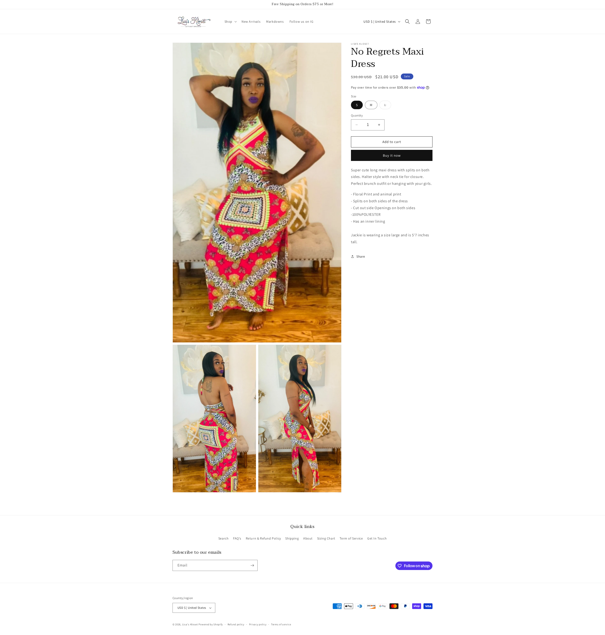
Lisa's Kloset (190, 624)
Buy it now (392, 155)
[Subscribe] (252, 565)
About (308, 538)
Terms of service (281, 624)
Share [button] (360, 256)
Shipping (292, 538)
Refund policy (236, 624)
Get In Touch (377, 538)
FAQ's (237, 538)
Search (223, 538)
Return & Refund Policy (263, 538)
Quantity (357, 115)
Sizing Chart (326, 538)
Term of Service (351, 538)
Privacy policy (258, 624)
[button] (230, 21)
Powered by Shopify (211, 624)
